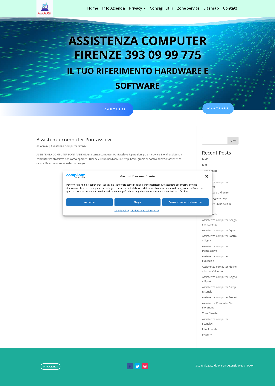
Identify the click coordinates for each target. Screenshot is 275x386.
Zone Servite (188, 8)
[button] (207, 176)
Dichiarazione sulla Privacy (145, 210)
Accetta (89, 202)
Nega (137, 202)
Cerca (233, 141)
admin (44, 146)
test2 (205, 159)
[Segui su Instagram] (145, 366)
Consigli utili (161, 8)
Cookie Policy (121, 210)
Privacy (135, 8)
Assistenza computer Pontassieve (74, 139)
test (204, 165)
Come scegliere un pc (215, 198)
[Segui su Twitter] (137, 366)
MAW (250, 365)
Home (92, 8)
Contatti (231, 8)
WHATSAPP (218, 108)
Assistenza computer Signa (219, 230)
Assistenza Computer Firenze (69, 146)
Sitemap (211, 8)
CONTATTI (115, 109)
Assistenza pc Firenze (215, 192)
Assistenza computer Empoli (219, 297)
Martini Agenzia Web (230, 365)
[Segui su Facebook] (130, 366)
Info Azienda (113, 8)
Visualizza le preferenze (185, 202)
